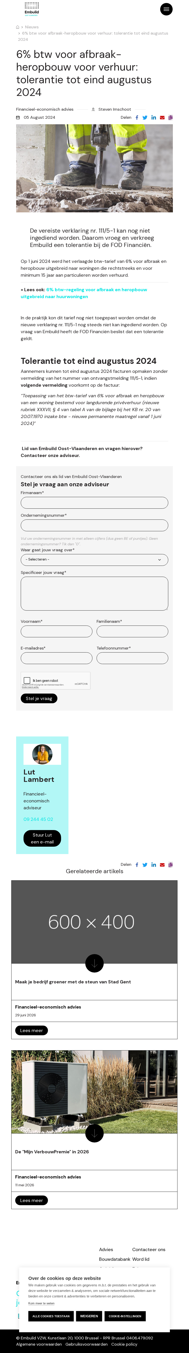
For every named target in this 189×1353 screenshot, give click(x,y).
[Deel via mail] (162, 117)
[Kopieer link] (170, 117)
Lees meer (31, 1030)
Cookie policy (124, 1344)
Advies (106, 1249)
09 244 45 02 (38, 819)
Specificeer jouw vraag (43, 572)
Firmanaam (32, 493)
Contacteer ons (148, 1249)
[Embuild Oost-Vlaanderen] (32, 9)
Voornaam (32, 621)
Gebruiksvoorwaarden (86, 1344)
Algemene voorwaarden (39, 1344)
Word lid (140, 1259)
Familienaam (109, 621)
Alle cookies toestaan (51, 1316)
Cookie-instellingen (125, 1316)
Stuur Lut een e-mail (42, 838)
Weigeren (89, 1316)
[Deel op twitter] (145, 117)
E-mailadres (33, 648)
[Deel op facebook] (137, 117)
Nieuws (32, 27)
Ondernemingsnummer (44, 515)
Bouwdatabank (114, 1259)
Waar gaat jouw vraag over (48, 550)
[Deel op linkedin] (153, 117)
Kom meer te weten (41, 1303)
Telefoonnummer (114, 648)
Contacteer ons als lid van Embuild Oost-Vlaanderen (71, 476)
